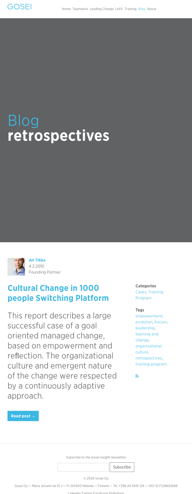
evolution (144, 322)
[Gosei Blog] (137, 376)
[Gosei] (19, 7)
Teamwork (80, 9)
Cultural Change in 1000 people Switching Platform (58, 293)
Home (66, 9)
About (151, 9)
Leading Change (102, 9)
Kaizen (160, 322)
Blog (141, 9)
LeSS (119, 9)
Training (130, 9)
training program (151, 364)
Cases (141, 292)
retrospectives (149, 358)
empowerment (149, 316)
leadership (145, 328)
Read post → (23, 416)
